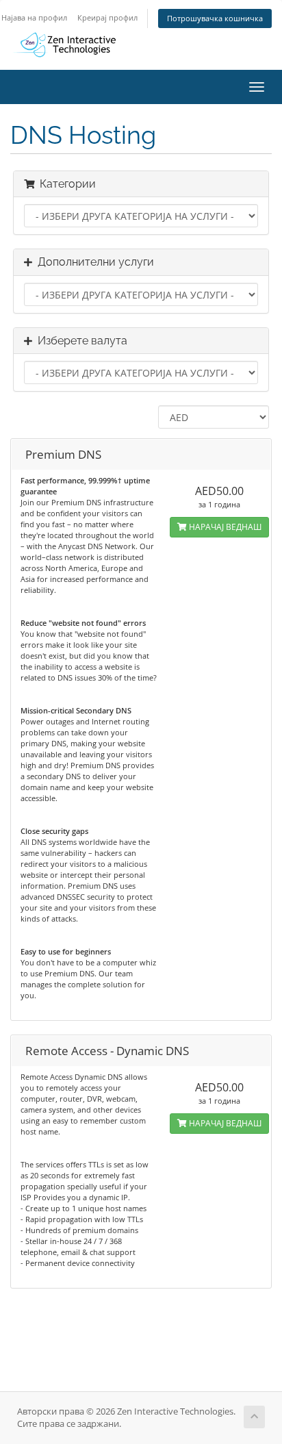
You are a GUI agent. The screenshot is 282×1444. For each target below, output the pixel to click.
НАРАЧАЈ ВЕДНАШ (224, 527)
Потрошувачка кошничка (215, 18)
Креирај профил (107, 17)
